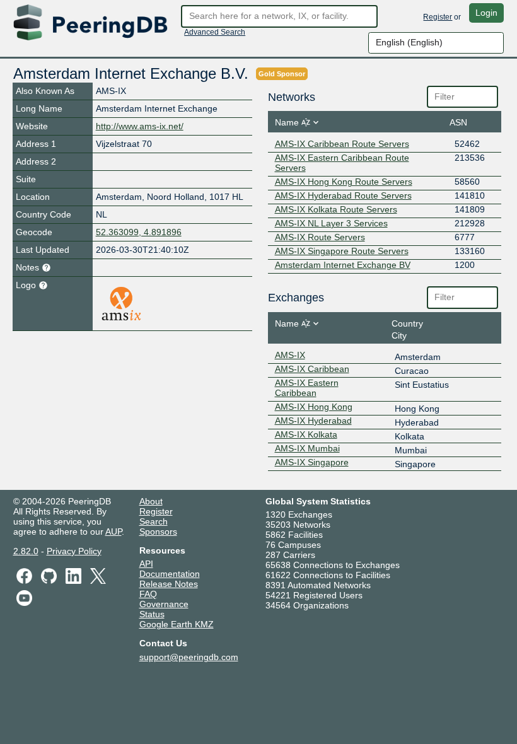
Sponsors (158, 531)
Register (437, 17)
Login (486, 13)
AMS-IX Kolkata (306, 434)
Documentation (169, 574)
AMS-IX (290, 355)
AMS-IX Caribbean (312, 369)
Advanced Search (214, 32)
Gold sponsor (281, 74)
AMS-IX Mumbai (307, 448)
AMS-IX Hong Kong (313, 407)
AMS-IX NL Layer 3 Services (331, 223)
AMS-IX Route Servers (320, 237)
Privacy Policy (74, 551)
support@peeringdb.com (188, 657)
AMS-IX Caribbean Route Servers (342, 144)
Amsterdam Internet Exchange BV (342, 265)
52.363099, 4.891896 (139, 232)
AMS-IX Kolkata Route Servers (336, 209)
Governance (164, 604)
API (146, 564)
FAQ (148, 594)
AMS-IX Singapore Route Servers (342, 251)
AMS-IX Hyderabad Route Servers (343, 195)
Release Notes (168, 584)
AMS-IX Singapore (312, 462)
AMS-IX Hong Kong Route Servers (343, 182)
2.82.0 (25, 551)
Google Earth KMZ (176, 624)
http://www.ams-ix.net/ (139, 126)
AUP (113, 531)
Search (153, 521)
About (151, 501)
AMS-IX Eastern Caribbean (307, 388)
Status (152, 614)
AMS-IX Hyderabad (313, 421)
